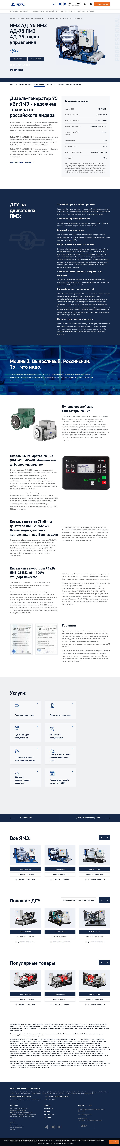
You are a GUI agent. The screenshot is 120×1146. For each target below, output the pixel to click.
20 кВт (31, 1092)
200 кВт (106, 1092)
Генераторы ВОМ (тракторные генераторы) (21, 1112)
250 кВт (17, 1093)
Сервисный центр (52, 11)
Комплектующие (38, 11)
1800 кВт (86, 1093)
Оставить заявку (102, 4)
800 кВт (55, 1093)
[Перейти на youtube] (60, 4)
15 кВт (21, 1092)
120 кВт (84, 1092)
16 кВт (26, 1092)
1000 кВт (61, 1093)
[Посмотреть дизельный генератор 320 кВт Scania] (60, 980)
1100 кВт (67, 1093)
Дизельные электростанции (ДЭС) (19, 1108)
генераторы (35, 1089)
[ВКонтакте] (11, 70)
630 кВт (50, 1093)
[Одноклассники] (13, 70)
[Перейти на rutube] (65, 4)
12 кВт (17, 1092)
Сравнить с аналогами (25, 874)
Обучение (12, 1122)
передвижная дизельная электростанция (76, 540)
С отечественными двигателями (57, 1096)
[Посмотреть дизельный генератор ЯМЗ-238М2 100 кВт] (94, 855)
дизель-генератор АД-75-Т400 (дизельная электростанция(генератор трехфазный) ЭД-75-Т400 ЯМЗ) (32, 550)
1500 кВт (80, 1093)
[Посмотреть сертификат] (21, 639)
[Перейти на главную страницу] (19, 5)
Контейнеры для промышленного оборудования (23, 1114)
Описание (13, 84)
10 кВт (12, 1092)
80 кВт (74, 1092)
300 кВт (23, 1093)
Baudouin (18, 1099)
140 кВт (90, 1092)
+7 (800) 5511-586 (85, 1106)
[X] (19, 70)
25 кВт (41, 1092)
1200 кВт (74, 1093)
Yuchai (29, 1099)
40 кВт (55, 1092)
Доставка (12, 1129)
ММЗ (53, 1099)
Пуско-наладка (14, 1124)
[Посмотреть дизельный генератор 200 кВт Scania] (25, 980)
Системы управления (74, 84)
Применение (24, 11)
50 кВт (60, 1092)
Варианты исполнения (55, 84)
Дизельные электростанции (20, 1089)
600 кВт (44, 1093)
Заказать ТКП (36, 59)
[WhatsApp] (21, 70)
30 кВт (45, 1092)
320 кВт (28, 1093)
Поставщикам (49, 1114)
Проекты (72, 11)
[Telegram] (16, 70)
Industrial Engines (36, 1099)
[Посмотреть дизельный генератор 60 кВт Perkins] (25, 918)
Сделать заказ (18, 59)
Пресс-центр (48, 1108)
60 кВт (64, 1092)
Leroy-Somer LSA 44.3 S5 (80, 421)
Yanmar (23, 1099)
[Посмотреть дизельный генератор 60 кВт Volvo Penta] (60, 918)
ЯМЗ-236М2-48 (42, 152)
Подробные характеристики (20, 162)
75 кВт (69, 1092)
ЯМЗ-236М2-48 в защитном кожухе (95, 538)
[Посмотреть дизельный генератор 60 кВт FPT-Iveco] (94, 918)
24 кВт (36, 1092)
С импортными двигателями (20, 1096)
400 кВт (34, 1093)
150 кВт (95, 1092)
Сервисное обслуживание (17, 1126)
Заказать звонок (84, 1126)
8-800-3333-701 (74, 3)
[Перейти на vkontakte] (54, 4)
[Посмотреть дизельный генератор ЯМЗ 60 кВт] (25, 855)
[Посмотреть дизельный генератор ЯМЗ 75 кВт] (60, 855)
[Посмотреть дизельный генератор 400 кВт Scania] (94, 980)
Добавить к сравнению (21, 65)
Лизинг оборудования (16, 1127)
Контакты (90, 11)
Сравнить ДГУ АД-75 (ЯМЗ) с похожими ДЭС (78, 900)
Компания (81, 11)
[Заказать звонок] (91, 4)
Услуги (63, 11)
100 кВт (79, 1092)
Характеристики (25, 84)
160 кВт (101, 1092)
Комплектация (39, 84)
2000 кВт (91, 1093)
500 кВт (39, 1093)
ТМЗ (50, 1099)
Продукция (14, 11)
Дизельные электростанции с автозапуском (22, 1116)
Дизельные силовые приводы (18, 1110)
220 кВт (12, 1093)
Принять (114, 1142)
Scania (12, 1099)
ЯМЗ (46, 1099)
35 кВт (50, 1092)
